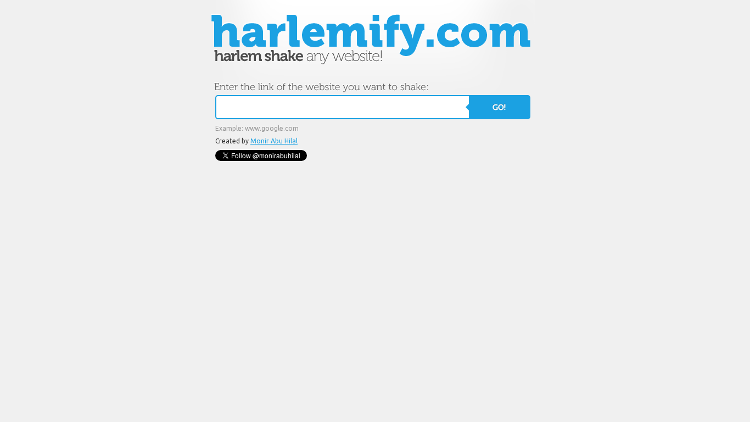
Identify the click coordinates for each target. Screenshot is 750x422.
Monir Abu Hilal (274, 141)
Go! (499, 107)
